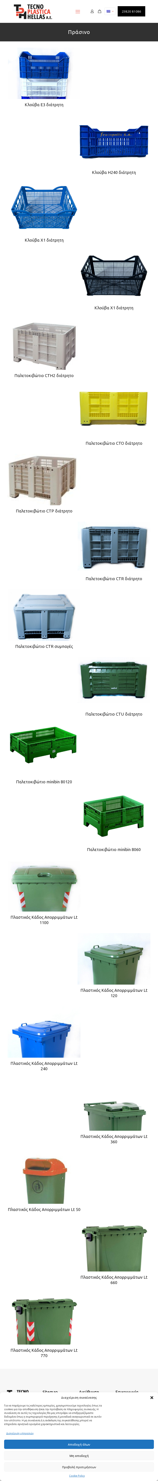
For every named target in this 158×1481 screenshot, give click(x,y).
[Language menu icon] (110, 11)
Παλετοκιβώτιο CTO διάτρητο (114, 443)
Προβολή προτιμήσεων (79, 1467)
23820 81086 (131, 11)
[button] (152, 1398)
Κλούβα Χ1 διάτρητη (44, 240)
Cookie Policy (77, 1476)
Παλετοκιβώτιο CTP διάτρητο (44, 511)
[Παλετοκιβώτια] (33, 11)
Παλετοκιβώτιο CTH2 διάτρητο (44, 375)
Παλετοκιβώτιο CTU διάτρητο (113, 714)
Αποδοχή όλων (79, 1444)
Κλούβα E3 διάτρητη (44, 104)
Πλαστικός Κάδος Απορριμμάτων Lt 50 (44, 1209)
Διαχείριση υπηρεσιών (20, 1433)
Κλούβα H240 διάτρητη (114, 172)
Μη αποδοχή (79, 1456)
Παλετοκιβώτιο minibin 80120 (44, 781)
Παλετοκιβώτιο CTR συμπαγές (44, 646)
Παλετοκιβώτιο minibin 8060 (114, 849)
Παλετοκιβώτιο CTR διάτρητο (114, 578)
